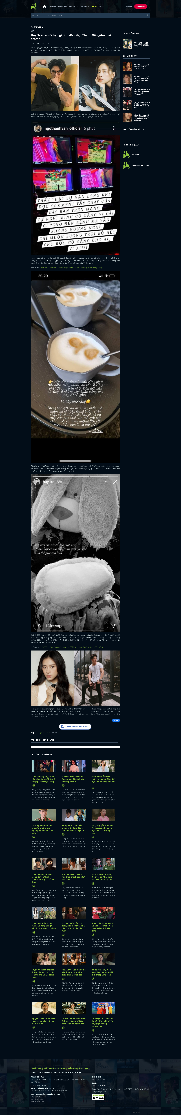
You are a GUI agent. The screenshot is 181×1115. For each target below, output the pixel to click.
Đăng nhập (141, 6)
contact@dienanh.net (99, 1086)
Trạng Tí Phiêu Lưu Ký (140, 165)
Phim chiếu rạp (74, 6)
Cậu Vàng (135, 154)
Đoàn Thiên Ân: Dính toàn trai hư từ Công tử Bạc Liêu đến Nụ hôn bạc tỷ (103, 780)
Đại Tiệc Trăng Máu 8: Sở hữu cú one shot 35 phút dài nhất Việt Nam (142, 104)
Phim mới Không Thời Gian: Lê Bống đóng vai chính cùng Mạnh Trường (44, 926)
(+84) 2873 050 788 (37, 1102)
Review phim (62, 6)
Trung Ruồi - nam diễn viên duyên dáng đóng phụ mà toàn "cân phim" (73, 828)
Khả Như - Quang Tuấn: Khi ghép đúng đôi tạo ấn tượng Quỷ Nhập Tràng (44, 779)
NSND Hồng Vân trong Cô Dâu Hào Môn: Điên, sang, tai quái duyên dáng (102, 927)
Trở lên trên (137, 1113)
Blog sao (94, 6)
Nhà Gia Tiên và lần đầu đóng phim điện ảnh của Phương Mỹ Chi (73, 779)
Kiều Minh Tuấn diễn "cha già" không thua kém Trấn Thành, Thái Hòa (74, 972)
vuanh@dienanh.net (37, 1099)
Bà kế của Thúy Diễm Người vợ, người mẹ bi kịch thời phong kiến (102, 972)
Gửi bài (116, 720)
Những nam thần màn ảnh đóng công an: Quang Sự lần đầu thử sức (42, 829)
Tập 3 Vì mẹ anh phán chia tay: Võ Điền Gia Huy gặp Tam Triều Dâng (142, 79)
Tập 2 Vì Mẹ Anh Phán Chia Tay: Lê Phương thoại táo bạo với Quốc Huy (142, 117)
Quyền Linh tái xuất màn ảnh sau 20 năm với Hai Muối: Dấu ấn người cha (73, 1021)
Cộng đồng (52, 6)
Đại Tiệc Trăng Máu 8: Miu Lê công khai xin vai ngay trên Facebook (142, 92)
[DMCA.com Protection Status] (98, 1097)
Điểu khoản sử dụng (55, 1068)
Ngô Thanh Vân (44, 732)
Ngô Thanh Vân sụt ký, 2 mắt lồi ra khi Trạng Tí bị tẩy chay (141, 44)
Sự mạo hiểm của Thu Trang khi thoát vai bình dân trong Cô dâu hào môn (73, 927)
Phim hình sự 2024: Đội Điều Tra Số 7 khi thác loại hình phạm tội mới (102, 877)
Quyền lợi (36, 1068)
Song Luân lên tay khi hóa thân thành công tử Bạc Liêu (73, 877)
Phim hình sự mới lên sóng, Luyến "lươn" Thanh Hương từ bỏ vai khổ (43, 878)
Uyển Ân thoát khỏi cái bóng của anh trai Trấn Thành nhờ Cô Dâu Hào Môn (43, 973)
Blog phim (85, 6)
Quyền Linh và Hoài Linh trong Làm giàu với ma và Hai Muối (43, 1021)
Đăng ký (129, 6)
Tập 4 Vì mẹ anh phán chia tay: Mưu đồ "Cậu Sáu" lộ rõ (142, 66)
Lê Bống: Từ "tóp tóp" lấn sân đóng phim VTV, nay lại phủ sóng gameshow (103, 1022)
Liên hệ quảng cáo (78, 1068)
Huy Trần (55, 732)
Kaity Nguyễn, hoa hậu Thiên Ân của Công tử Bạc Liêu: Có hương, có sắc (102, 829)
